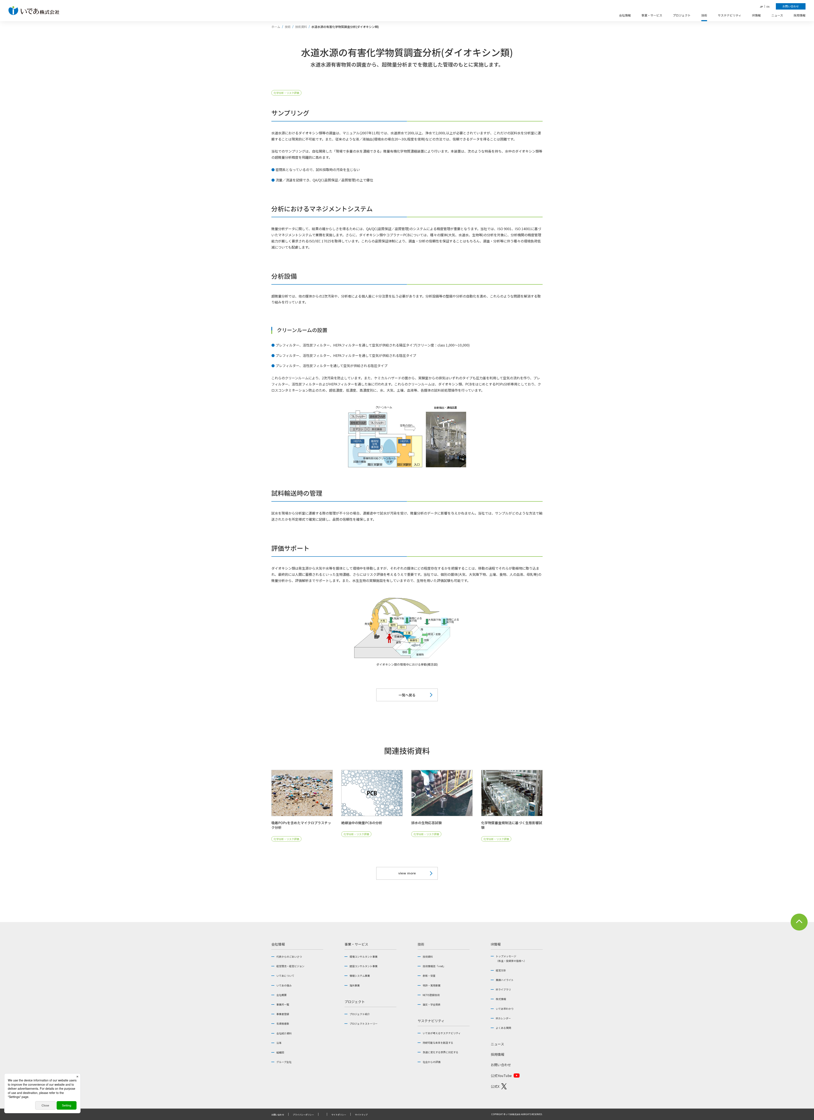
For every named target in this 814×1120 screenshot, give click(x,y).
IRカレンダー (503, 1018)
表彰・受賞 (429, 975)
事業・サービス (356, 944)
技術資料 (428, 956)
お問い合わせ (501, 1064)
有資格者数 (282, 1023)
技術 (421, 944)
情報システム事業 (360, 975)
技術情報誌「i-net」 (434, 966)
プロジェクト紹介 (360, 1014)
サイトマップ (361, 1115)
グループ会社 (283, 1062)
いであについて (285, 975)
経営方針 (501, 970)
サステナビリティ (431, 1020)
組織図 (280, 1052)
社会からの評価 (431, 1062)
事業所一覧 (282, 1004)
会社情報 (278, 944)
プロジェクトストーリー (364, 1023)
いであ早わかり (505, 1008)
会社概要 (281, 995)
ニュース (497, 1043)
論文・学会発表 (431, 1004)
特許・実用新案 (431, 985)
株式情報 (501, 999)
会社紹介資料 (284, 1033)
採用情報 (497, 1054)
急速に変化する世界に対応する (440, 1052)
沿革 (279, 1043)
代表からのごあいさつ (289, 956)
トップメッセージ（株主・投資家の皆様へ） (511, 958)
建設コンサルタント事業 (364, 966)
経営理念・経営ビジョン (290, 966)
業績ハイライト (505, 980)
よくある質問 (503, 1028)
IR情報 (496, 944)
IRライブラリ (503, 989)
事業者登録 (282, 1014)
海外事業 (355, 985)
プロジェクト (354, 1001)
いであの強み (284, 985)
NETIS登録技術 (431, 995)
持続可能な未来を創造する (438, 1042)
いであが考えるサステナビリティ (442, 1033)
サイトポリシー (338, 1115)
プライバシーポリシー (303, 1115)
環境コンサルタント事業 (364, 956)
